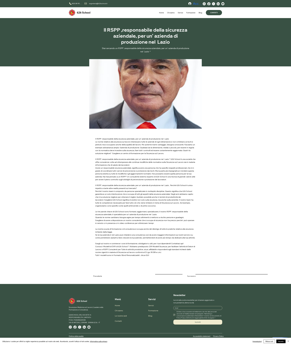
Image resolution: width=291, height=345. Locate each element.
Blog (150, 316)
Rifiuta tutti (269, 341)
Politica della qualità (76, 336)
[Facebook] (208, 3)
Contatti (118, 321)
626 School (83, 12)
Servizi (152, 299)
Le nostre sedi (121, 316)
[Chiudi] (288, 341)
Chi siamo (119, 310)
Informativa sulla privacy (98, 341)
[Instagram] (204, 3)
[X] (213, 3)
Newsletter (179, 295)
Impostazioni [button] (257, 341)
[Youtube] (222, 3)
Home (117, 305)
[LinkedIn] (218, 3)
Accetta (281, 341)
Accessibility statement (201, 336)
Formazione (153, 310)
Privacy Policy (218, 336)
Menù (118, 299)
